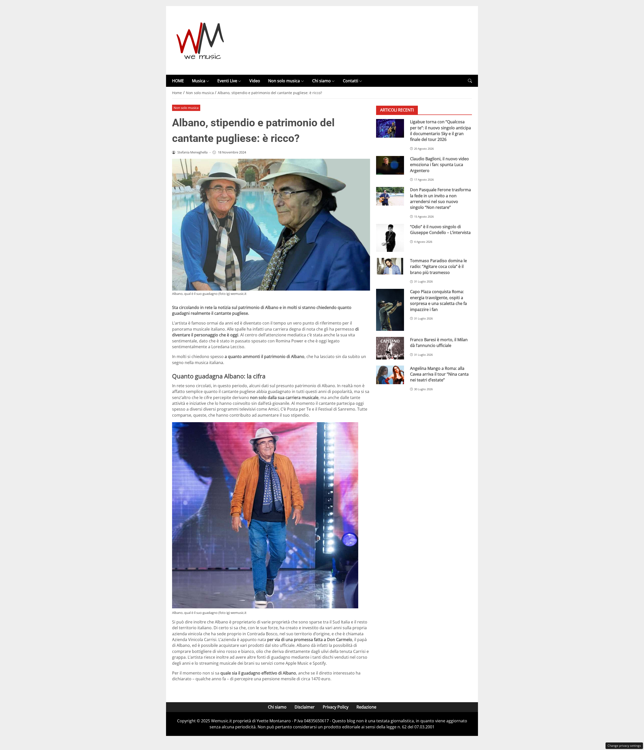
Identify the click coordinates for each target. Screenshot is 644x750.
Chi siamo (321, 81)
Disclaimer (305, 707)
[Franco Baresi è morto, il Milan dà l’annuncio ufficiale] (390, 348)
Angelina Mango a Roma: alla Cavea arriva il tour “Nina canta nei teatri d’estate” (439, 374)
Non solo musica (284, 81)
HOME (178, 81)
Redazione (366, 707)
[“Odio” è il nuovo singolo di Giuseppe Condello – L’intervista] (390, 238)
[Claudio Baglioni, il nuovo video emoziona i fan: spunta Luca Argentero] (390, 165)
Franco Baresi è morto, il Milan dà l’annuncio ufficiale (439, 342)
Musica (198, 81)
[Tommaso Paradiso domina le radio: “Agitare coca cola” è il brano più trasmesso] (390, 266)
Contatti (350, 81)
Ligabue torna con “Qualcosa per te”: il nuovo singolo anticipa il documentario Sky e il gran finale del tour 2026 (440, 130)
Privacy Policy (335, 707)
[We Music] (200, 40)
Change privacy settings (624, 745)
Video (254, 81)
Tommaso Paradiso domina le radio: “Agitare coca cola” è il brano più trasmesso (438, 266)
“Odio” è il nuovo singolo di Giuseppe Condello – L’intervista (440, 229)
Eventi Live (227, 81)
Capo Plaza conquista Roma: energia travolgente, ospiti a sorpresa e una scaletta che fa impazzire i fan (438, 300)
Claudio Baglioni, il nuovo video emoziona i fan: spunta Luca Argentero (439, 164)
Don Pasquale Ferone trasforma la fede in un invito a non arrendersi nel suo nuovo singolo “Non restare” (440, 198)
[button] (470, 81)
